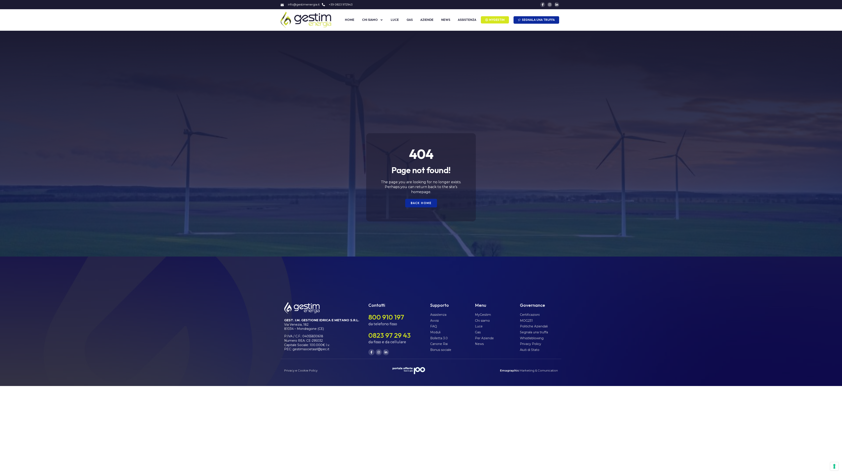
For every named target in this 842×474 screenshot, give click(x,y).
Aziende (426, 20)
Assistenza (467, 20)
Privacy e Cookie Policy (301, 370)
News (445, 20)
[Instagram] (549, 4)
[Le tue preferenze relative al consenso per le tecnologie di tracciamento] (834, 466)
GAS (410, 20)
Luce (395, 20)
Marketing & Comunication (529, 370)
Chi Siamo (370, 20)
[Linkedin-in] (556, 4)
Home (349, 20)
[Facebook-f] (542, 4)
